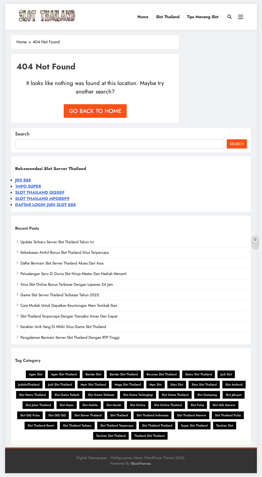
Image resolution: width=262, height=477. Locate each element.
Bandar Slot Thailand (124, 374)
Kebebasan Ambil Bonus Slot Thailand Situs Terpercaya (64, 252)
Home (142, 17)
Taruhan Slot (224, 425)
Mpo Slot (155, 384)
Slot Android (234, 384)
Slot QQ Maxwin (224, 405)
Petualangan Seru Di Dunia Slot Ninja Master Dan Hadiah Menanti (73, 274)
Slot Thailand (167, 17)
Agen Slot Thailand (64, 374)
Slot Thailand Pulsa (228, 415)
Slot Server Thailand (88, 415)
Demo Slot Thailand (198, 374)
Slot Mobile (90, 405)
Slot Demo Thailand (32, 395)
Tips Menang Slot (203, 17)
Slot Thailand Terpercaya (116, 425)
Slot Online (137, 405)
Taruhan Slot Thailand (111, 435)
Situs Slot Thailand (204, 384)
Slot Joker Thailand (38, 405)
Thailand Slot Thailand (149, 435)
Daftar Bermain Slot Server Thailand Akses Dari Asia (61, 263)
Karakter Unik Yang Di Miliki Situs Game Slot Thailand (63, 327)
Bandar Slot (93, 374)
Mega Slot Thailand (128, 384)
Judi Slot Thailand (60, 384)
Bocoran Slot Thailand (162, 374)
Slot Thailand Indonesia (152, 415)
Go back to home (95, 111)
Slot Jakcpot (234, 395)
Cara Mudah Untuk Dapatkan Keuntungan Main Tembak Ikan (68, 305)
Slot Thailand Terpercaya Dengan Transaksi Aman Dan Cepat (68, 316)
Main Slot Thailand (93, 384)
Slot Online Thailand (168, 405)
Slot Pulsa (197, 405)
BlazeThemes (141, 463)
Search (22, 134)
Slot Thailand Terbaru (77, 425)
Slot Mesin (67, 405)
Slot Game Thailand (175, 395)
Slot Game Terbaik (66, 395)
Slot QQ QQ (57, 415)
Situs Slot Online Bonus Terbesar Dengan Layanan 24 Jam (66, 284)
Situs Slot (176, 384)
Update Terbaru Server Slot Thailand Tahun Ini (57, 242)
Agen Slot (35, 374)
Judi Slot (226, 374)
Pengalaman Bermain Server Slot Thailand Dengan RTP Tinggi (70, 337)
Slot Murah (113, 405)
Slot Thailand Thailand (157, 425)
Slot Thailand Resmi (41, 425)
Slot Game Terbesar (101, 395)
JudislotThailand (28, 384)
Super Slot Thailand (194, 425)
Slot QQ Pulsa (30, 415)
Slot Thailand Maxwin (191, 415)
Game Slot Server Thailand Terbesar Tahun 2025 (59, 295)
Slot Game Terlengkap (138, 395)
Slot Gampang (207, 395)
